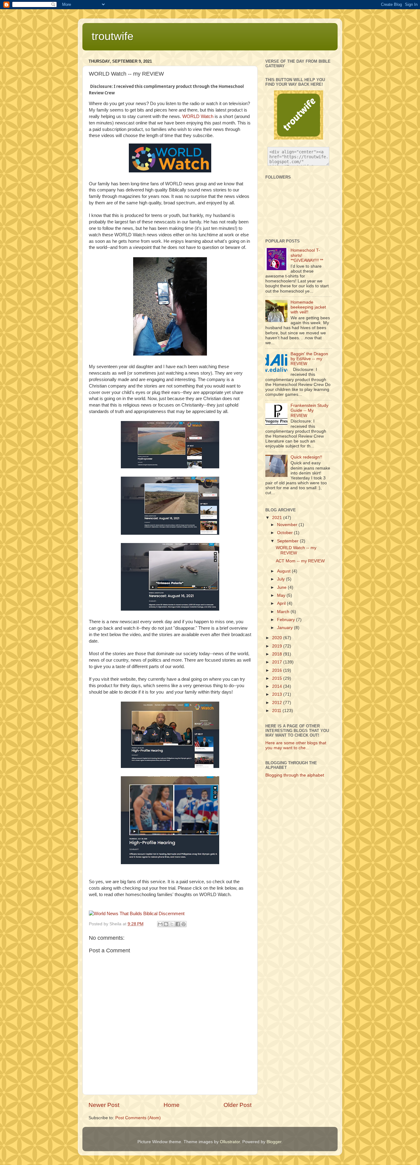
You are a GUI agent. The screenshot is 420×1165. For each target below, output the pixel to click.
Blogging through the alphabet (294, 775)
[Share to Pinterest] (183, 924)
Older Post (238, 1105)
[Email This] (160, 924)
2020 (277, 638)
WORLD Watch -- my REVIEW (296, 550)
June (282, 587)
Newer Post (104, 1105)
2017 (277, 662)
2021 (277, 517)
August (284, 571)
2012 (277, 702)
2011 (277, 710)
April (282, 603)
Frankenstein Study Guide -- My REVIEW (309, 410)
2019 (277, 646)
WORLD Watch (197, 116)
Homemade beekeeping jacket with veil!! (308, 307)
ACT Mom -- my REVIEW (300, 561)
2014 (277, 686)
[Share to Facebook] (178, 924)
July (281, 579)
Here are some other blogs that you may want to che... (295, 745)
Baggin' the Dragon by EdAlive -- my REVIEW (309, 359)
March (284, 611)
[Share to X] (172, 924)
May (282, 595)
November (288, 524)
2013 (277, 694)
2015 (277, 678)
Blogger (274, 1141)
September (288, 541)
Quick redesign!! (306, 457)
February (286, 619)
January (285, 627)
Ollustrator (230, 1141)
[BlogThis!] (166, 924)
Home (172, 1105)
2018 (277, 654)
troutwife (112, 36)
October (285, 532)
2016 (277, 670)
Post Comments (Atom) (138, 1118)
